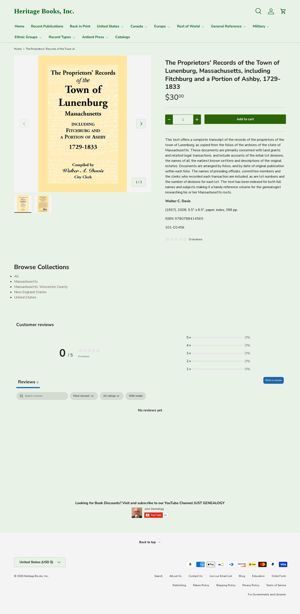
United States (108, 26)
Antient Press (93, 37)
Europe (160, 26)
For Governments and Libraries (267, 594)
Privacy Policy (250, 585)
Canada (136, 26)
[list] (82, 123)
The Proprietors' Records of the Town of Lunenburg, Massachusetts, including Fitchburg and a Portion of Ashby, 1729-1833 (52, 49)
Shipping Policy (225, 585)
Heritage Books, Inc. (36, 576)
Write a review (273, 380)
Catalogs (122, 37)
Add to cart (245, 119)
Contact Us (195, 576)
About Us (176, 576)
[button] (218, 337)
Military (259, 26)
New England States (30, 292)
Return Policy (201, 585)
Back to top (148, 542)
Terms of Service (276, 585)
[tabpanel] (150, 425)
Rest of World (188, 26)
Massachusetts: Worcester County (41, 286)
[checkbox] (135, 396)
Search (158, 576)
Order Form (279, 576)
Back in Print (80, 26)
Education (258, 576)
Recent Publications (47, 26)
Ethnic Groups (26, 37)
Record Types (60, 37)
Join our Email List (221, 576)
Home (19, 26)
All (16, 276)
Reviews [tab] (28, 382)
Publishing (179, 585)
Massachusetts (26, 281)
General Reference (226, 26)
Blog (242, 576)
